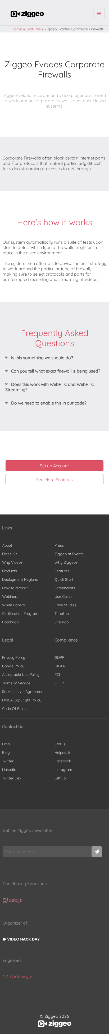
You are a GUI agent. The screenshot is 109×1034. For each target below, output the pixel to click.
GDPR (59, 657)
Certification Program (20, 613)
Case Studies (65, 605)
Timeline (61, 613)
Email (6, 744)
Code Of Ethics (14, 708)
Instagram (63, 769)
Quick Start (63, 579)
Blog (6, 752)
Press (59, 545)
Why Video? (12, 562)
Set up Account (54, 465)
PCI (57, 674)
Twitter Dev (11, 778)
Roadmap (10, 622)
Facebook (62, 761)
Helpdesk (62, 752)
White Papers (13, 605)
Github (60, 778)
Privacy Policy (13, 657)
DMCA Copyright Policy (21, 700)
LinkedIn (9, 769)
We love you (21, 976)
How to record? (15, 588)
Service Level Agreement (23, 691)
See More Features (54, 479)
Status (59, 744)
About (7, 545)
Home (17, 29)
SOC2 (59, 683)
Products (9, 571)
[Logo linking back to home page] (27, 15)
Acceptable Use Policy (20, 674)
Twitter (7, 761)
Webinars (10, 596)
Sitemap (61, 622)
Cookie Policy (13, 666)
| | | (99, 13)
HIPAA (59, 666)
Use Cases (63, 596)
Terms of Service (16, 683)
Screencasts (64, 588)
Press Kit (9, 553)
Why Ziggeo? (66, 562)
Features (33, 29)
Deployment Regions (20, 579)
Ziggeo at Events (69, 553)
